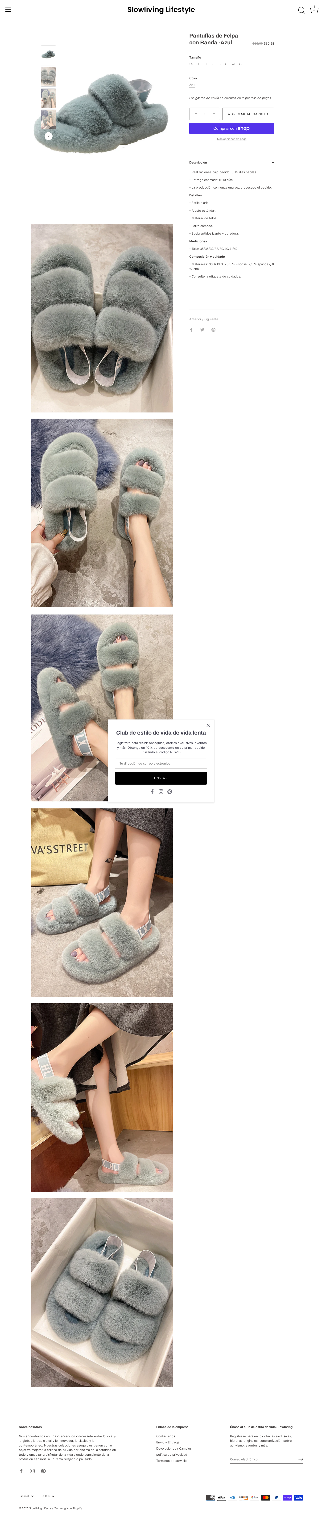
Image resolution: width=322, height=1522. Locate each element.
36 (198, 64)
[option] (48, 56)
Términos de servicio (171, 1461)
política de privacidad (171, 1454)
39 (219, 64)
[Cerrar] (208, 725)
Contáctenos (165, 1436)
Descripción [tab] (198, 162)
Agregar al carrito (248, 114)
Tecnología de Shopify (68, 1508)
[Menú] (8, 9)
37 (205, 64)
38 (212, 64)
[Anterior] (48, 39)
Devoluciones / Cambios (174, 1448)
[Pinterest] (169, 791)
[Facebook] (152, 791)
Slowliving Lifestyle (161, 10)
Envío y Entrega (167, 1442)
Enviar (161, 778)
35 (191, 64)
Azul (192, 85)
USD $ (46, 1496)
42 (240, 64)
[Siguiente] (48, 136)
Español (24, 1496)
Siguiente (211, 319)
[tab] (231, 224)
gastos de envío (207, 98)
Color (193, 78)
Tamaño (195, 57)
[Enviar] (300, 1459)
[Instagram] (161, 791)
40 (226, 64)
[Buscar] (301, 10)
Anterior (195, 319)
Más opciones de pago (232, 139)
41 (233, 64)
